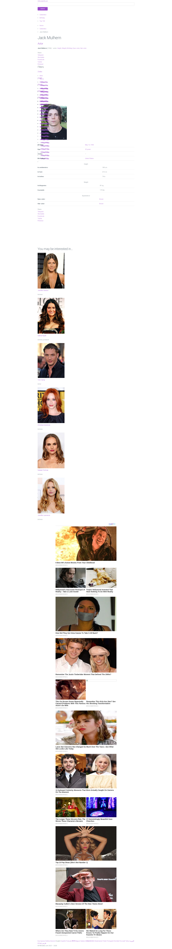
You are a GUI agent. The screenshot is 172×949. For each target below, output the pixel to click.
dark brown (43, 117)
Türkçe (127, 941)
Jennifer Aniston (43, 290)
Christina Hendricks (44, 425)
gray (41, 120)
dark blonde (43, 114)
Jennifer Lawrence (44, 515)
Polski (104, 941)
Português (110, 941)
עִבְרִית (40, 943)
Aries (41, 76)
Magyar (77, 941)
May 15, (87, 145)
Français (69, 941)
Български (41, 941)
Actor (40, 43)
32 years (88, 149)
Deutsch (53, 941)
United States (89, 158)
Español (63, 941)
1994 (92, 145)
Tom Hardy (41, 380)
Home (42, 25)
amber (42, 95)
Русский (122, 941)
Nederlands (98, 941)
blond (41, 104)
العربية (132, 941)
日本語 (87, 941)
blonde (42, 108)
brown (42, 111)
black (41, 101)
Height (59, 48)
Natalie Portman (43, 470)
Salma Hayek (42, 336)
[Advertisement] (86, 234)
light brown (43, 127)
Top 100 (42, 21)
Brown (101, 199)
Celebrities (43, 15)
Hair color (83, 48)
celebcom (43, 1)
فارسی (44, 943)
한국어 (92, 941)
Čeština (47, 941)
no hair (42, 130)
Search (42, 8)
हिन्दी (73, 941)
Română (116, 941)
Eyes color (76, 48)
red (41, 133)
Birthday (42, 18)
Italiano (82, 941)
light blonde (43, 124)
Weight (64, 48)
